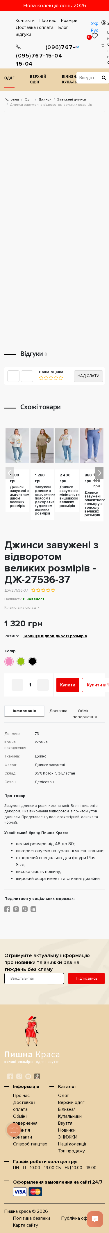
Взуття (65, 1123)
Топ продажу (71, 1151)
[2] (45, 378)
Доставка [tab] (57, 710)
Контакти (25, 20)
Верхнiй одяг (38, 80)
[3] (50, 378)
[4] (55, 378)
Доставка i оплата (34, 27)
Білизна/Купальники (75, 80)
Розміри (69, 20)
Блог (63, 27)
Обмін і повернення (25, 1119)
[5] (60, 378)
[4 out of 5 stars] (47, 590)
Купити (67, 685)
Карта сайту (25, 1225)
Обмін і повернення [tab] (85, 713)
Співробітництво (30, 1144)
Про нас (48, 20)
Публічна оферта (79, 1218)
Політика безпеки (31, 1218)
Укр (95, 23)
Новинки (67, 1130)
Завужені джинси (71, 99)
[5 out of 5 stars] (52, 590)
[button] (99, 473)
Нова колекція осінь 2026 (54, 5)
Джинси (45, 99)
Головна (11, 99)
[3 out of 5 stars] (42, 590)
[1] (41, 378)
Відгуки (23, 34)
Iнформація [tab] (24, 710)
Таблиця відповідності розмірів (55, 636)
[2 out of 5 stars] (37, 590)
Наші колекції (72, 1144)
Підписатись (86, 978)
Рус (94, 30)
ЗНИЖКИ (67, 1137)
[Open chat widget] (95, 1219)
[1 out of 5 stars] (33, 590)
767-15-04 (31, 60)
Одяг (9, 78)
